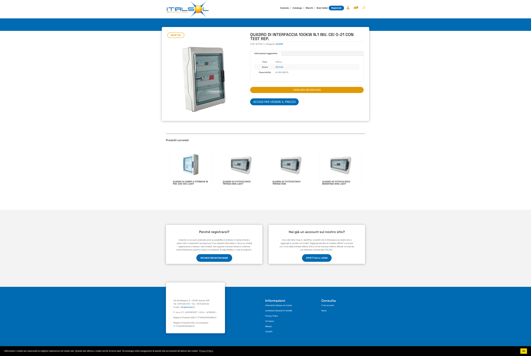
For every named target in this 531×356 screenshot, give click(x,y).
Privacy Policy (271, 316)
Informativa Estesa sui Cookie (278, 305)
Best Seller (322, 8)
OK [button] (523, 351)
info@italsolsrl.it (188, 307)
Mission (268, 326)
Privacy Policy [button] (206, 351)
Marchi (309, 8)
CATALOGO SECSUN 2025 (307, 89)
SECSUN (279, 67)
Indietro (176, 35)
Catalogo (297, 8)
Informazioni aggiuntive (265, 53)
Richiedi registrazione (214, 258)
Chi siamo (269, 321)
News (323, 310)
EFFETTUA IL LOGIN (316, 258)
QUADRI (279, 44)
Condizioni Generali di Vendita (278, 310)
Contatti (268, 331)
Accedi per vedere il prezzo (274, 101)
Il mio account (347, 9)
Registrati (336, 8)
